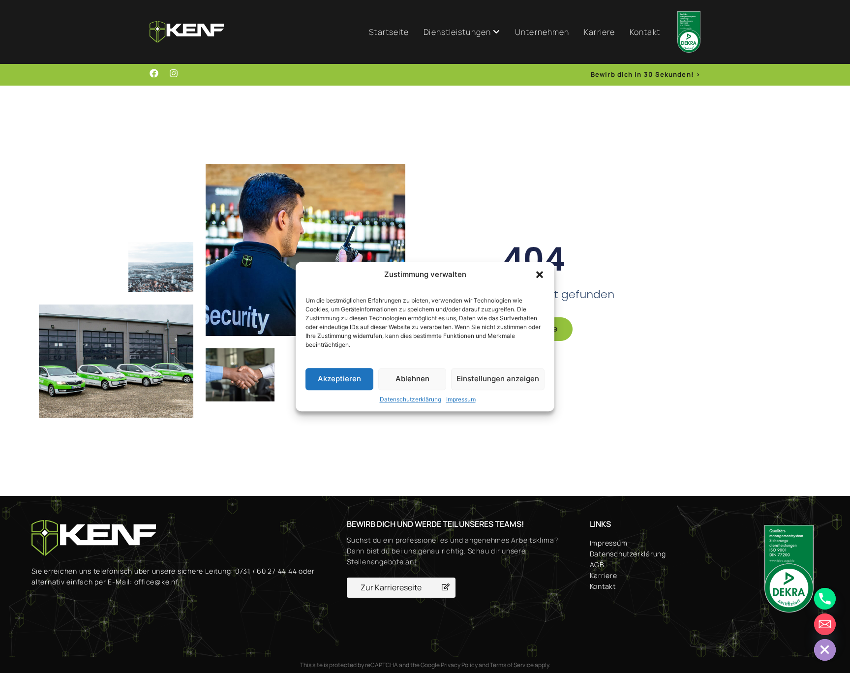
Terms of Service (512, 665)
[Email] (825, 624)
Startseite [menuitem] (389, 32)
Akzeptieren (339, 378)
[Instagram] (173, 73)
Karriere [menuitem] (599, 32)
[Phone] (825, 599)
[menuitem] (462, 32)
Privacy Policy (459, 665)
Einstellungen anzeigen (497, 378)
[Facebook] (154, 73)
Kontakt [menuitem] (645, 32)
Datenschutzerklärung (410, 399)
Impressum (461, 399)
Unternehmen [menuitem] (542, 32)
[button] (540, 275)
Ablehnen (412, 378)
